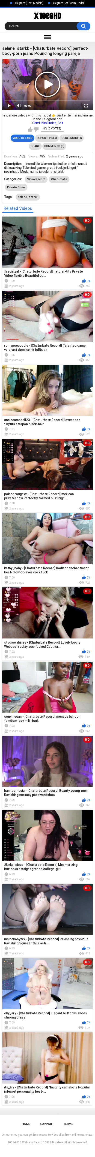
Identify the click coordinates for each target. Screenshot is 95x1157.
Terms (68, 1124)
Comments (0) (54, 146)
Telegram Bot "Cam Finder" (68, 3)
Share (35, 146)
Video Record (36, 179)
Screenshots (72, 138)
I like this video (30, 129)
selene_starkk (28, 197)
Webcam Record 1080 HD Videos (42, 1142)
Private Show (16, 187)
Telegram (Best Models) (28, 3)
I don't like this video (36, 129)
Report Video (47, 138)
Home (26, 1124)
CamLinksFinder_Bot (47, 123)
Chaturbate (59, 179)
